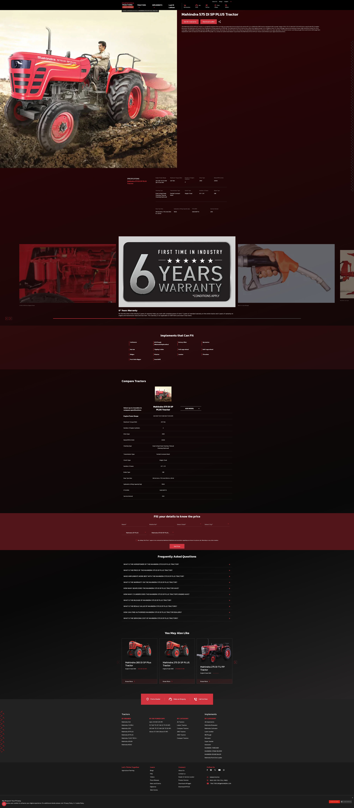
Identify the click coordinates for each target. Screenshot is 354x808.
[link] (128, 5)
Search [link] (227, 7)
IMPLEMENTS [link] (157, 5)
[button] (346, 801)
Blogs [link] (220, 1)
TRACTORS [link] (141, 5)
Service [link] (207, 7)
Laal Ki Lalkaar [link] (172, 6)
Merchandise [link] (187, 7)
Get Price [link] (198, 6)
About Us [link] (214, 1)
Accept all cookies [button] (334, 801)
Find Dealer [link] (217, 6)
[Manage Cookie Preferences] (4, 804)
